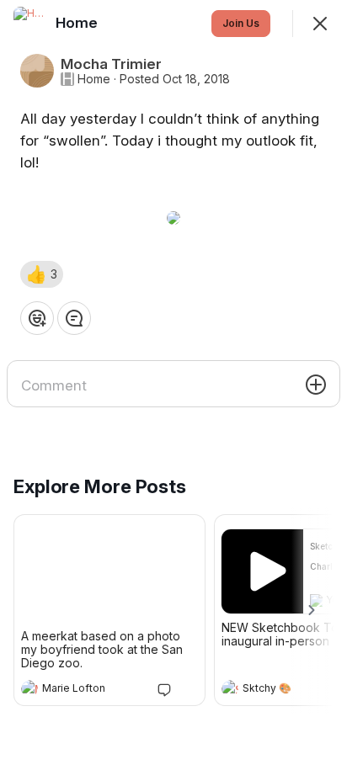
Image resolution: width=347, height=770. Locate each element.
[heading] (92, 690)
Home (93, 79)
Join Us (240, 23)
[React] (37, 318)
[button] (41, 274)
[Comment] (74, 318)
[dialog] (173, 385)
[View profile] (29, 688)
